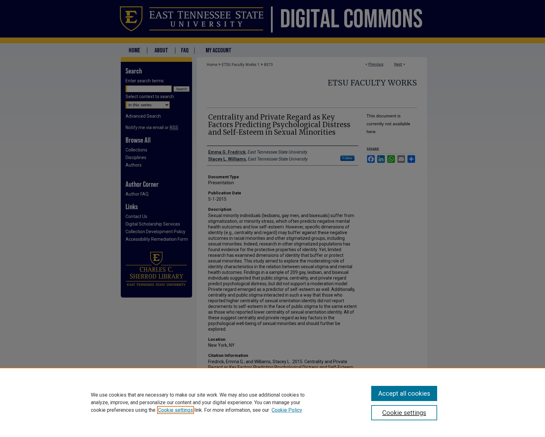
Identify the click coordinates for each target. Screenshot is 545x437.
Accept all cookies (404, 393)
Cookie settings (175, 410)
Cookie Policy (287, 410)
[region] (272, 402)
